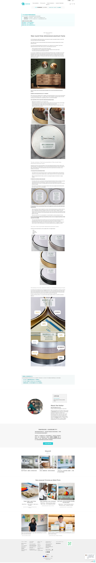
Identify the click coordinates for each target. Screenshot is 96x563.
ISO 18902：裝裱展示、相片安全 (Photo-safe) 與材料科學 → (32, 381)
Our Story (39, 546)
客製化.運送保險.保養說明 (32, 545)
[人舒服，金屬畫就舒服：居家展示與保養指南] (48, 462)
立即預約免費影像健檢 (48, 443)
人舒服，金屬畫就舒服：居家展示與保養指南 (47, 470)
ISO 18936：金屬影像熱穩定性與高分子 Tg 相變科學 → (31, 379)
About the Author (56, 398)
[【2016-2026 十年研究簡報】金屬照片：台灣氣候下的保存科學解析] (66, 462)
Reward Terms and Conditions (24, 550)
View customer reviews (26, 535)
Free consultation (36, 3)
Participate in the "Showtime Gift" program (33, 549)
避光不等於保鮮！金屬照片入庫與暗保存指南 (29, 470)
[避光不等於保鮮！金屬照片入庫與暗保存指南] (30, 462)
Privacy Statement (24, 545)
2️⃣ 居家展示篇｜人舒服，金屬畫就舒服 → (28, 23)
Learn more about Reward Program (55, 535)
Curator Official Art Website (40, 548)
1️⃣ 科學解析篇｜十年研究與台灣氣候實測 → (28, 22)
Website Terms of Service (23, 544)
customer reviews (40, 550)
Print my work (42, 3)
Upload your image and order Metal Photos (30, 507)
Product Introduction (50, 3)
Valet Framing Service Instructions (32, 547)
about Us (47, 4)
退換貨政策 (22, 548)
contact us (39, 545)
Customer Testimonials (59, 3)
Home (44, 32)
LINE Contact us (58, 543)
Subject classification (49, 32)
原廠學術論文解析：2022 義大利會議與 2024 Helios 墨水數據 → (32, 382)
